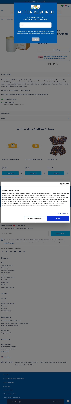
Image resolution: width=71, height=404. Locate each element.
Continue (35, 39)
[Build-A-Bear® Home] (35, 7)
